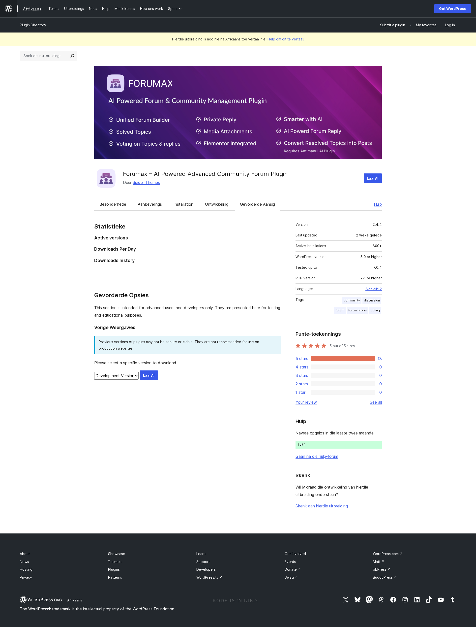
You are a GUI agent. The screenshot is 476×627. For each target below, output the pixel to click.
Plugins (114, 569)
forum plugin (357, 310)
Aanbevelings (150, 204)
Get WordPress (452, 8)
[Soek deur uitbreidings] (72, 56)
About (25, 554)
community (352, 300)
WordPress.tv (209, 577)
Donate (293, 569)
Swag (291, 577)
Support (203, 562)
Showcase (116, 554)
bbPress (382, 569)
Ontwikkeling (216, 204)
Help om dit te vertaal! (286, 39)
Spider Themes (146, 182)
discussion (372, 300)
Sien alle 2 (373, 289)
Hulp (378, 204)
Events (290, 562)
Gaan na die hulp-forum (317, 456)
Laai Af (373, 178)
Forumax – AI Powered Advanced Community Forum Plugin (205, 173)
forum (340, 310)
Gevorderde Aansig (257, 204)
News (24, 562)
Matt (379, 562)
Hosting (26, 569)
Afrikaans (74, 600)
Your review (306, 402)
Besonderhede (112, 204)
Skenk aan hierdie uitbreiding (322, 505)
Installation (183, 204)
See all (376, 402)
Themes (114, 562)
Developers (206, 569)
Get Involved (295, 554)
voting (375, 310)
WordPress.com (388, 554)
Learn (201, 554)
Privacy (26, 577)
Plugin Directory (33, 25)
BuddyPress (385, 577)
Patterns (115, 577)
